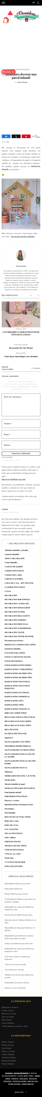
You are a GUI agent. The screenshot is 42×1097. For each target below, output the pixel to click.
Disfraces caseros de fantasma (15, 988)
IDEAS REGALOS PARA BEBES (18, 721)
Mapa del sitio (33, 1081)
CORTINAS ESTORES (14, 579)
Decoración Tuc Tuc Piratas (21, 346)
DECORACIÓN (11, 595)
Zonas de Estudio (8, 1017)
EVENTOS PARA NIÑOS (15, 653)
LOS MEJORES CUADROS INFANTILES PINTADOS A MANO (21, 333)
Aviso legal (23, 1078)
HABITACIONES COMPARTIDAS (18, 669)
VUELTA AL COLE (13, 854)
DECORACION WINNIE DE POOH (19, 636)
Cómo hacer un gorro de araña (15, 964)
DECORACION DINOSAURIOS (17, 607)
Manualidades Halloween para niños (17, 883)
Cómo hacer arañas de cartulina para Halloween (17, 957)
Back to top (19, 1092)
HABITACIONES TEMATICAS (17, 709)
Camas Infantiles (11, 562)
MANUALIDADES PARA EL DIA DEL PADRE (20, 762)
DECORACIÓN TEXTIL (15, 632)
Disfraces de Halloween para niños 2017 (19, 943)
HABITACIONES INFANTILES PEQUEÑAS (17, 687)
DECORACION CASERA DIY (17, 603)
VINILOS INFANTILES (14, 849)
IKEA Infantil (7, 1020)
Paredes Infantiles (8, 1023)
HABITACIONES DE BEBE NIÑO (18, 677)
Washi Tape (9, 858)
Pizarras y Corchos (12, 800)
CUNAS (8, 591)
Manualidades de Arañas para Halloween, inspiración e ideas (19, 908)
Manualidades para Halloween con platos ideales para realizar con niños (19, 936)
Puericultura (9, 808)
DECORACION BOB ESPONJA (17, 599)
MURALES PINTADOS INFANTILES (20, 788)
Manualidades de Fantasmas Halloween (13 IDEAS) (20, 929)
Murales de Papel (8, 1045)
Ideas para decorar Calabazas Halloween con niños (20, 921)
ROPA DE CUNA (11, 825)
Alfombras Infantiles (9, 1057)
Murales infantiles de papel (15, 784)
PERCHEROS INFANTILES (16, 796)
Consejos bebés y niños (13, 575)
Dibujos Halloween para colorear (16, 894)
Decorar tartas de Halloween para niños (18, 915)
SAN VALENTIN (11, 829)
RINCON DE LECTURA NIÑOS (18, 817)
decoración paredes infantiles (23, 236)
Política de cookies (20, 1081)
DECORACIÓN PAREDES (21, 69)
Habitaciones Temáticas (10, 1007)
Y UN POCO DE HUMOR (15, 862)
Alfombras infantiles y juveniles (16, 550)
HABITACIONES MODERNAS (17, 696)
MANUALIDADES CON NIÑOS (17, 741)
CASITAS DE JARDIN (14, 566)
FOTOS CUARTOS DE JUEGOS (18, 657)
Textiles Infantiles (8, 1064)
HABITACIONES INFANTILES (17, 681)
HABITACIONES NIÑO (14, 704)
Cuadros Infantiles (8, 1054)
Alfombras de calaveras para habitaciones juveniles (19, 976)
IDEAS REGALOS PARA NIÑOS (18, 725)
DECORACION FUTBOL (15, 611)
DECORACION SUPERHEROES (18, 628)
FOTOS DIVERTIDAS (14, 661)
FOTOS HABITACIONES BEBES (18, 665)
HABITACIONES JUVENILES (17, 692)
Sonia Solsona (22, 82)
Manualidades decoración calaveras (17, 982)
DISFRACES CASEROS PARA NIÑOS (20, 644)
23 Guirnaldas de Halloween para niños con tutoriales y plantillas (20, 900)
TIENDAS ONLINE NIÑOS (15, 845)
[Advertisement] (21, 44)
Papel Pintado (6, 1048)
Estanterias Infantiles (13, 648)
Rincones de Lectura (9, 1013)
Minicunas (9, 771)
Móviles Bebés (10, 780)
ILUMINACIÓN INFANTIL (16, 733)
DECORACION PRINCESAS (16, 624)
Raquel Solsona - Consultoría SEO (21, 1084)
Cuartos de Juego (8, 1010)
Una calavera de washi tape (14, 969)
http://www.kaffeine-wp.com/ (14, 479)
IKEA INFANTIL (11, 729)
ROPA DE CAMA (12, 821)
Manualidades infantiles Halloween (18, 746)
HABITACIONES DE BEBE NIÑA (18, 673)
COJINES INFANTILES (14, 570)
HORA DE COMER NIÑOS (16, 713)
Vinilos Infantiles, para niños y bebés (15, 1026)
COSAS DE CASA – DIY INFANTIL (19, 583)
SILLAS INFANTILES (14, 833)
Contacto (14, 1078)
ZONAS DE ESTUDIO (14, 866)
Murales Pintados (8, 1042)
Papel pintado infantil (13, 792)
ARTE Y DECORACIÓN (15, 558)
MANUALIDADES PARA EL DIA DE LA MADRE (20, 755)
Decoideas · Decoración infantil (16, 1073)
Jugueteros (9, 737)
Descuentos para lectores (14, 640)
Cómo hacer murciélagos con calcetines (21, 355)
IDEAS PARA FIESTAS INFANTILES (20, 717)
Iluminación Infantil (9, 1060)
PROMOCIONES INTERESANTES (19, 804)
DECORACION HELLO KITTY (17, 615)
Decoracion (7, 457)
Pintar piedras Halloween (13, 888)
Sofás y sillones (10, 837)
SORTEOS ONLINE (13, 841)
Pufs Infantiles (10, 812)
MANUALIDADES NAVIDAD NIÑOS (20, 750)
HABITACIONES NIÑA (14, 700)
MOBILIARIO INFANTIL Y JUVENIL (20, 775)
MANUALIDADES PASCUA (16, 767)
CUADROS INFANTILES (15, 587)
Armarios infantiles (12, 554)
